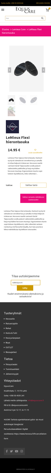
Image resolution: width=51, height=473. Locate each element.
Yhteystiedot (11, 364)
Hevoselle (10, 318)
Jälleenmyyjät (12, 374)
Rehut (8, 328)
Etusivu (5, 29)
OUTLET (9, 347)
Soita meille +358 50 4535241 (12, 3)
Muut (8, 342)
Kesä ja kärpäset (13, 338)
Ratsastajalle (12, 323)
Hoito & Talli (11, 333)
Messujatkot (11, 352)
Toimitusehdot (12, 369)
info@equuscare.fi (36, 400)
